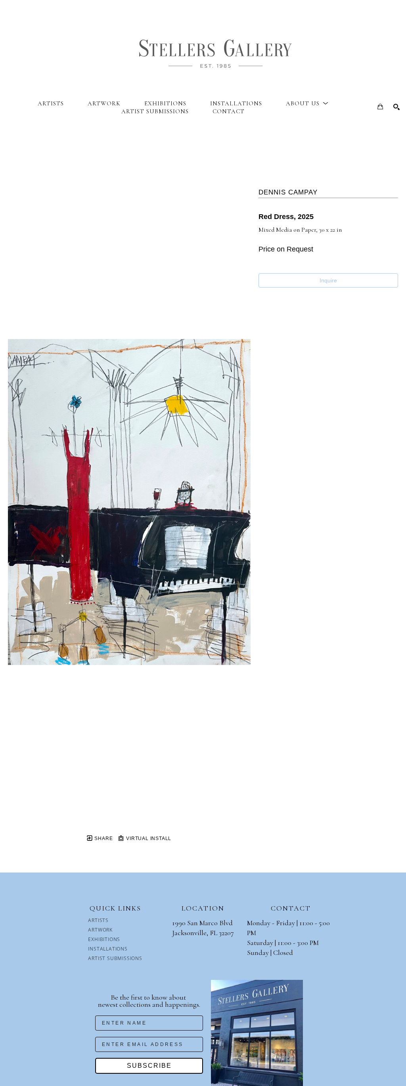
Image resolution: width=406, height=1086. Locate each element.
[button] (307, 103)
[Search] (396, 107)
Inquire (328, 280)
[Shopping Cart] (380, 106)
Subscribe (149, 1065)
